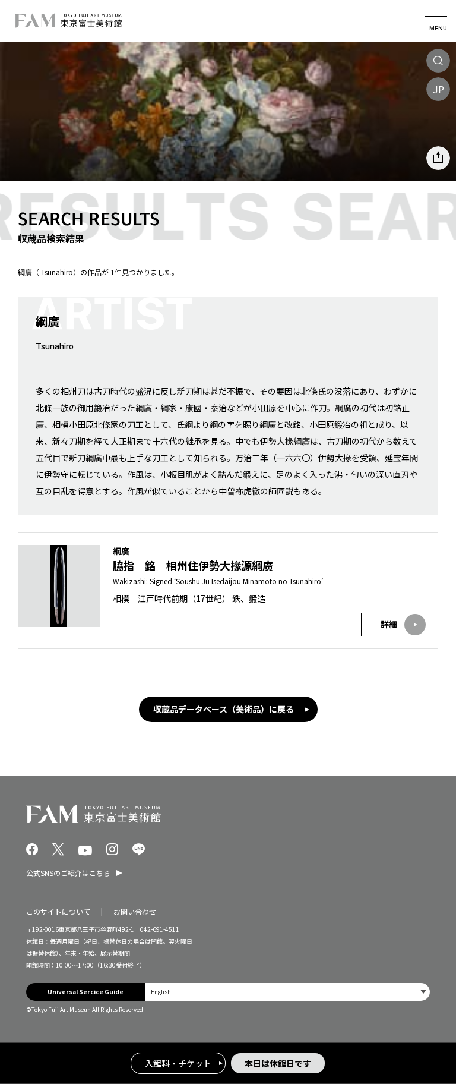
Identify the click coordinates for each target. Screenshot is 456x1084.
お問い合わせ (134, 911)
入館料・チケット (178, 1063)
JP (438, 89)
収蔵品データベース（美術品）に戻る (223, 709)
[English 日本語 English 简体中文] (287, 992)
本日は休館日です (278, 1063)
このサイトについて (58, 911)
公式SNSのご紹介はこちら (68, 873)
